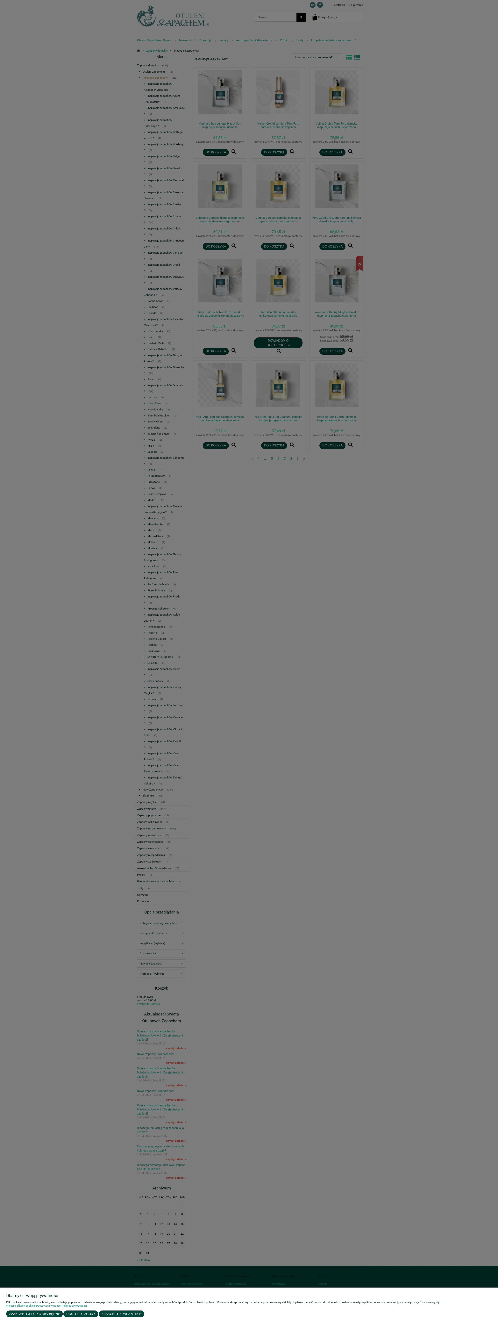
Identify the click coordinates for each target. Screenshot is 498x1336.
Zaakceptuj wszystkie (121, 1314)
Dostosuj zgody (80, 1314)
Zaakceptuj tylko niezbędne (34, 1314)
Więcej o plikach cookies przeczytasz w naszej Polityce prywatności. (47, 1305)
